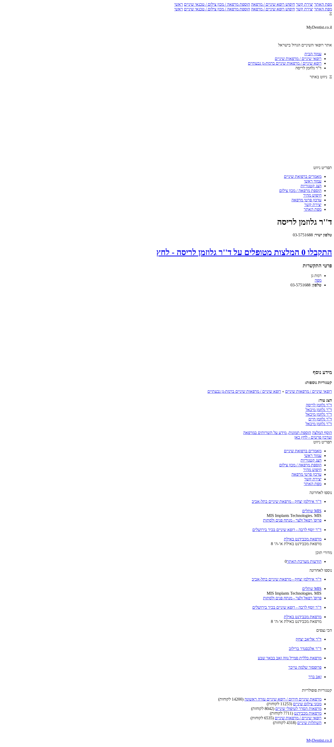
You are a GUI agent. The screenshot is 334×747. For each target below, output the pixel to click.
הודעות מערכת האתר (304, 561)
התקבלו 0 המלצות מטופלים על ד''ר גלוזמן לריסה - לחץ (244, 252)
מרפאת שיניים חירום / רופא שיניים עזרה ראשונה (282, 699)
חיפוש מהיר (312, 195)
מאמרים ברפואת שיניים (302, 176)
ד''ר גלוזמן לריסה (319, 405)
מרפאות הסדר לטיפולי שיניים (298, 708)
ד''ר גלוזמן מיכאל (319, 409)
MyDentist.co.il (319, 740)
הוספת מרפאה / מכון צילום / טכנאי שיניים (217, 4)
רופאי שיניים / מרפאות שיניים (308, 391)
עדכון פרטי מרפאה (306, 200)
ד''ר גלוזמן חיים (320, 419)
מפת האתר (323, 4)
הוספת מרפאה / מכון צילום (300, 190)
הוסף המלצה (322, 432)
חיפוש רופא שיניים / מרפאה (273, 4)
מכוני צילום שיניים (307, 704)
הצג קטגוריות (311, 186)
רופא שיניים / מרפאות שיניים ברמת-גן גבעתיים (244, 391)
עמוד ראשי (312, 181)
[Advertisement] (167, 124)
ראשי (178, 4)
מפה (318, 280)
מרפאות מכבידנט (307, 713)
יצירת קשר (304, 4)
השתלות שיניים (309, 722)
